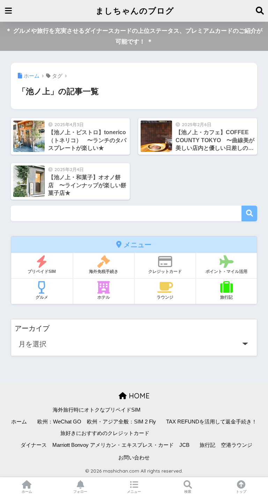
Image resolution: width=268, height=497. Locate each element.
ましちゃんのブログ (135, 11)
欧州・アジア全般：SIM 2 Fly (121, 422)
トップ (241, 492)
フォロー (80, 492)
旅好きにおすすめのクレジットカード (104, 433)
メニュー (134, 492)
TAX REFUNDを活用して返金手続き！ (211, 422)
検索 (249, 213)
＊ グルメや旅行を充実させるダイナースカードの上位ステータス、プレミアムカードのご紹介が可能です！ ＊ (134, 36)
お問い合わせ (134, 457)
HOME (138, 395)
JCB (184, 445)
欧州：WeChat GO (59, 422)
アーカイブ (32, 328)
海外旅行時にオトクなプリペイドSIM (97, 410)
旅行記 (207, 445)
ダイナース (34, 445)
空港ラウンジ (236, 445)
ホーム (19, 422)
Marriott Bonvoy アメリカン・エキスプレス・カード (113, 445)
